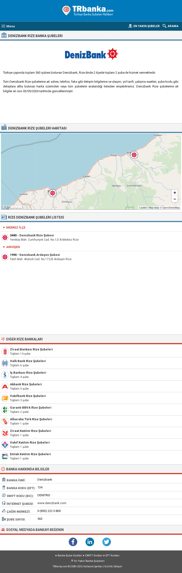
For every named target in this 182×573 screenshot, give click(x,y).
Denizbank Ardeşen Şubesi (39, 255)
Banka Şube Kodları (70, 555)
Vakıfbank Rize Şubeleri (28, 396)
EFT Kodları (112, 555)
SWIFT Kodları (93, 555)
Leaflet (143, 207)
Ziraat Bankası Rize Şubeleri (31, 349)
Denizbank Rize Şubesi (36, 235)
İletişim (118, 566)
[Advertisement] (91, 110)
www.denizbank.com (51, 503)
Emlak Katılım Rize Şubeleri (30, 454)
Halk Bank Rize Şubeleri (28, 361)
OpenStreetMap (171, 207)
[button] (50, 190)
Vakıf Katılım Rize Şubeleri (30, 442)
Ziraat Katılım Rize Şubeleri (30, 431)
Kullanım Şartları (93, 566)
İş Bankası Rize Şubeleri (28, 372)
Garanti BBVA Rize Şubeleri (30, 407)
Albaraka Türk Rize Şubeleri (31, 419)
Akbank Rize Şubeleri (26, 384)
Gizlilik (108, 566)
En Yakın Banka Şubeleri (89, 561)
